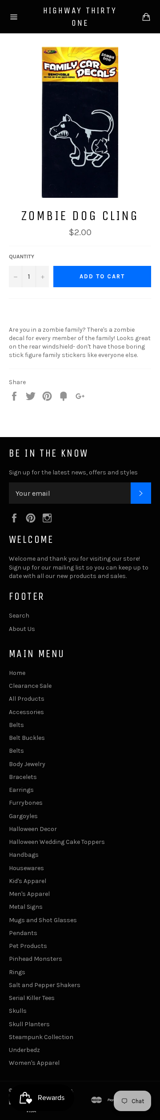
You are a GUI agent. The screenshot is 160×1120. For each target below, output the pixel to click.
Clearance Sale (30, 686)
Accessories (26, 712)
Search (19, 615)
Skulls (18, 1011)
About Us (22, 629)
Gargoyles (23, 816)
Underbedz (24, 1050)
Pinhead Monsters (35, 959)
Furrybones (26, 803)
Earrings (21, 790)
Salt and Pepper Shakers (44, 985)
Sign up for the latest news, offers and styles (73, 472)
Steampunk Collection (41, 1037)
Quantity (21, 256)
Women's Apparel (34, 1063)
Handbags (24, 855)
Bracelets (23, 777)
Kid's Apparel (27, 881)
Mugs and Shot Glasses (43, 920)
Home (17, 673)
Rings (17, 972)
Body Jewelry (27, 764)
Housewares (26, 868)
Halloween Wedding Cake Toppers (57, 842)
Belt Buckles (27, 738)
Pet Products (28, 946)
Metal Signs (26, 907)
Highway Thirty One (80, 16)
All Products (26, 699)
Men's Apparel (29, 894)
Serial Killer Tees (32, 998)
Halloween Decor (33, 829)
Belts (16, 725)
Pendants (23, 933)
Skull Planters (29, 1024)
